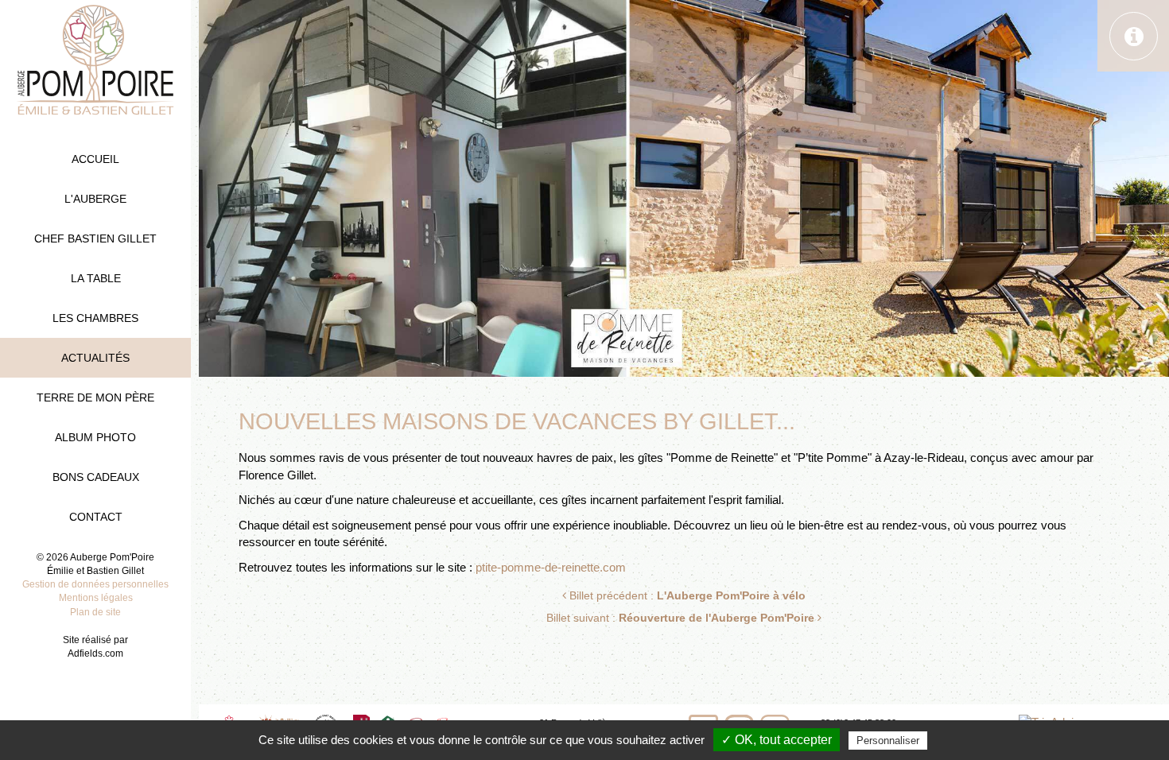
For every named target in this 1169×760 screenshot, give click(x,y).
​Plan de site (95, 612)
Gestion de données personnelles (95, 584)
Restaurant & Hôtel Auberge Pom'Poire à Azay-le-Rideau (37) (95, 59)
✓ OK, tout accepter (776, 739)
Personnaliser (887, 740)
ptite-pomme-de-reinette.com (551, 567)
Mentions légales (96, 597)
